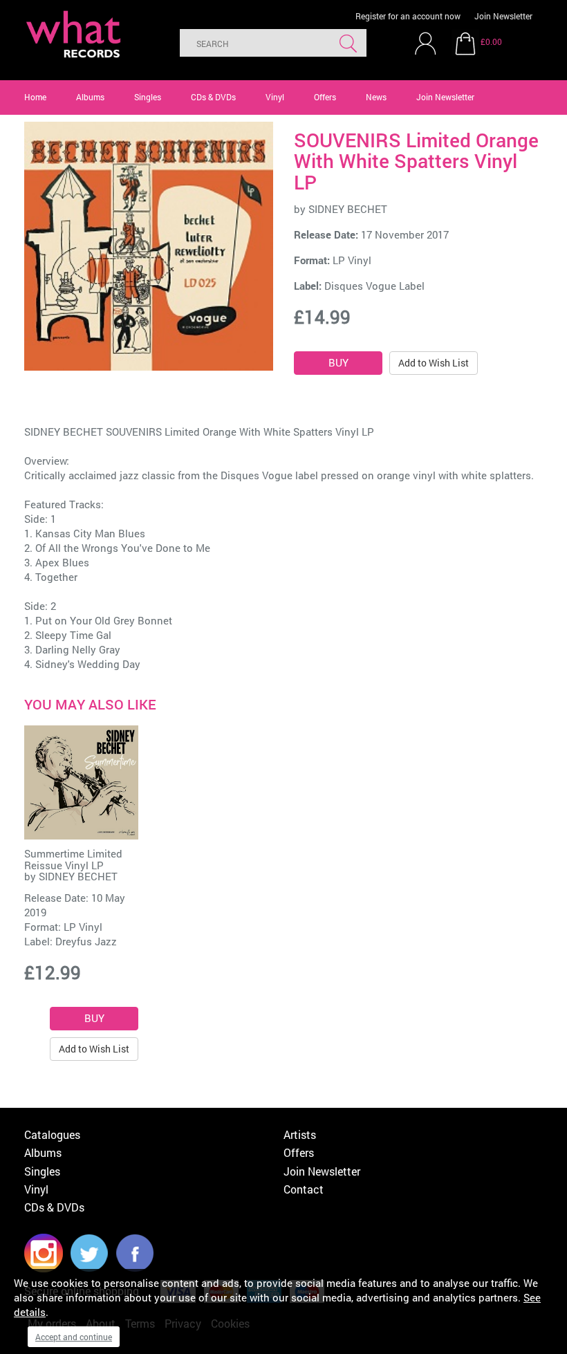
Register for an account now (408, 15)
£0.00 (491, 41)
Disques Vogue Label (374, 286)
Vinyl (275, 96)
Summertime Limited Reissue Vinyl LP (73, 859)
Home (35, 96)
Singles (147, 96)
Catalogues (52, 1134)
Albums (90, 96)
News (376, 96)
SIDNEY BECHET (347, 209)
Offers (325, 96)
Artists (300, 1134)
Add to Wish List (433, 362)
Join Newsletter (503, 15)
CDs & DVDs (213, 96)
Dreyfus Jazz (86, 941)
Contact (304, 1189)
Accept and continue (73, 1336)
